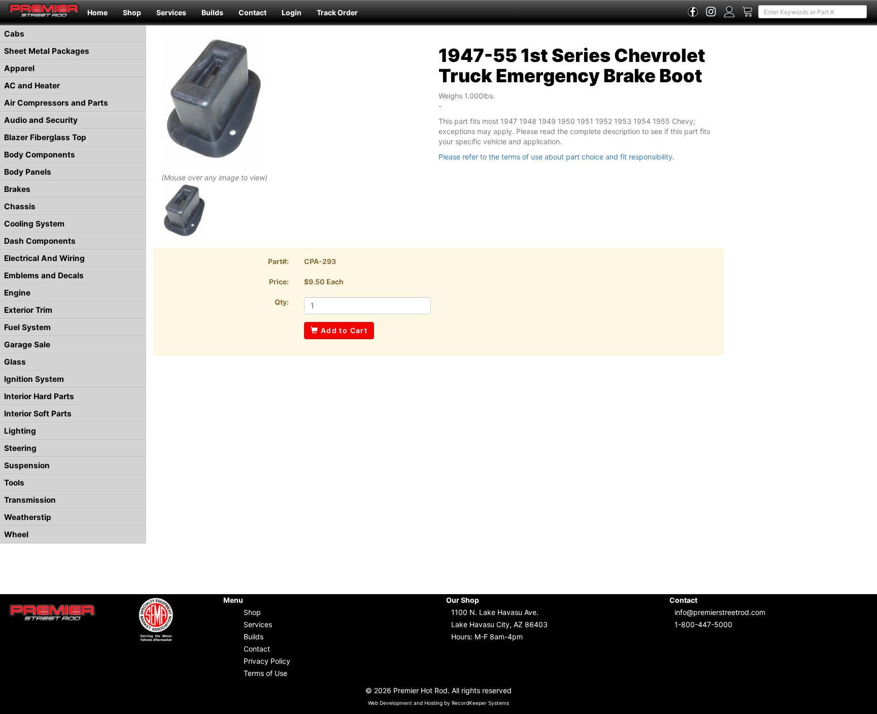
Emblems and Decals (44, 275)
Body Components (39, 154)
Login (291, 12)
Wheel (16, 534)
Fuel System (27, 327)
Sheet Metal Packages (46, 51)
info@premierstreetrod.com (719, 612)
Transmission (30, 500)
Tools (14, 483)
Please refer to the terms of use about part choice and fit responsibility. (556, 156)
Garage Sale (27, 344)
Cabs (14, 34)
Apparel (19, 68)
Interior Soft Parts (38, 413)
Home (97, 12)
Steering (20, 448)
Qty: (282, 302)
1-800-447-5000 (703, 624)
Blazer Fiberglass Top (45, 137)
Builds (212, 12)
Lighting (20, 431)
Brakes (17, 189)
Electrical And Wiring (44, 258)
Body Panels (27, 172)
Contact (252, 12)
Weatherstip (27, 517)
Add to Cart (342, 330)
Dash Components (40, 241)
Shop (132, 12)
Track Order (337, 12)
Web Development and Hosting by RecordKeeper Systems (438, 703)
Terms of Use (265, 673)
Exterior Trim (28, 310)
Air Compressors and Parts (56, 103)
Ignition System (34, 379)
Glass (15, 362)
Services (171, 12)
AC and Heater (32, 85)
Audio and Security (41, 120)
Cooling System (34, 224)
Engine (17, 293)
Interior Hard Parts (39, 396)
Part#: (278, 261)
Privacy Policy (267, 661)
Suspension (27, 465)
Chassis (20, 206)
